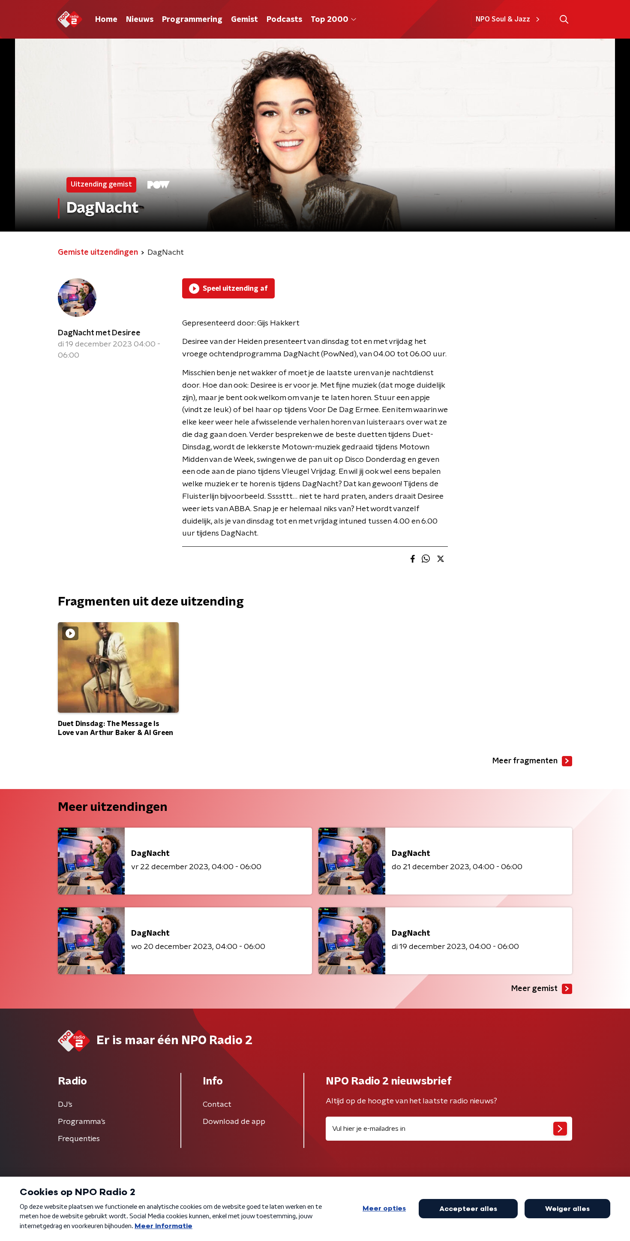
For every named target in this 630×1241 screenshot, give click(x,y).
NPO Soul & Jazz (503, 19)
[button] (563, 19)
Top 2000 (329, 20)
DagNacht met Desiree (99, 333)
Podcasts (284, 20)
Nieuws (139, 20)
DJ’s (65, 1104)
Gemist (244, 20)
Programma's (81, 1122)
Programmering (192, 20)
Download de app (234, 1122)
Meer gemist (534, 989)
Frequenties (79, 1139)
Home (106, 20)
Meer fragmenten (525, 761)
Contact (217, 1104)
